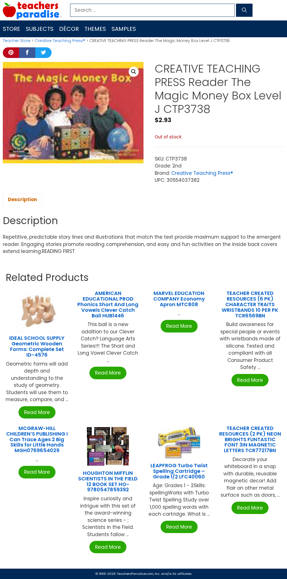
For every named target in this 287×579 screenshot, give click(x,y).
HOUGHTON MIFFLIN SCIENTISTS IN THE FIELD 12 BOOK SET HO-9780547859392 (108, 481)
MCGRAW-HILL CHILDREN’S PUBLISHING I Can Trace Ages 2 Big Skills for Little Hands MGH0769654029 (37, 439)
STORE (11, 29)
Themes (95, 29)
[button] (134, 72)
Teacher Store (17, 40)
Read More (37, 412)
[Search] (244, 10)
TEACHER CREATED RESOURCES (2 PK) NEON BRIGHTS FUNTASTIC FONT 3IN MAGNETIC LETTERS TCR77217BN (250, 439)
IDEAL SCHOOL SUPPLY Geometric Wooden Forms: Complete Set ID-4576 (36, 346)
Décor (69, 29)
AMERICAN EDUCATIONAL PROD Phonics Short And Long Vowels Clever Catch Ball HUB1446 (107, 304)
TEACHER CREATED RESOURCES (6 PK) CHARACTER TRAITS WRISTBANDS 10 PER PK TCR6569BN (250, 304)
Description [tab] (22, 199)
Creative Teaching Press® (60, 40)
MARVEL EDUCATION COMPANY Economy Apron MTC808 (179, 299)
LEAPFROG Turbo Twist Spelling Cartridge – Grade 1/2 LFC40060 (179, 471)
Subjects (40, 29)
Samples (124, 29)
